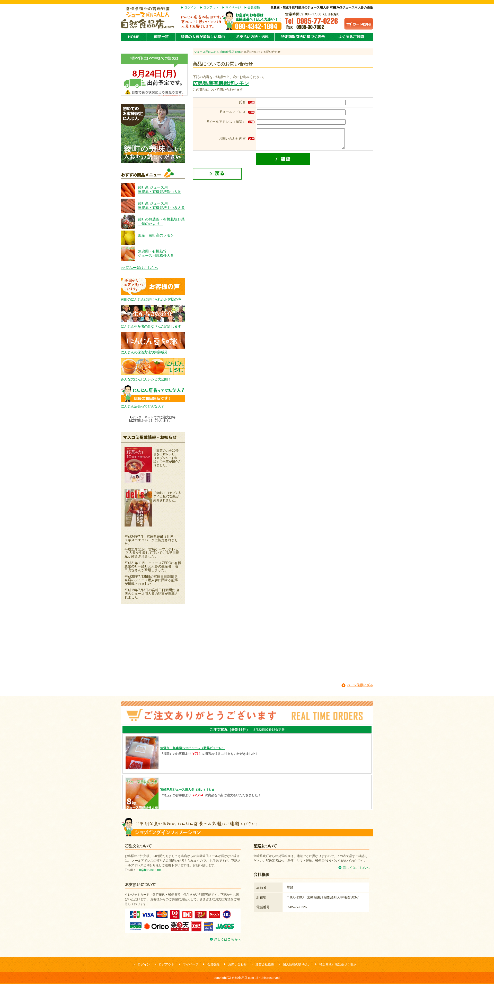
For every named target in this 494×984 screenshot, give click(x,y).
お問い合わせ (237, 964)
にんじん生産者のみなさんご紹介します (151, 326)
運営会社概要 (264, 964)
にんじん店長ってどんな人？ (142, 406)
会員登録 (254, 7)
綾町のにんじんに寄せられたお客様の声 (151, 299)
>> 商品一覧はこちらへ (139, 268)
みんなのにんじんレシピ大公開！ (146, 379)
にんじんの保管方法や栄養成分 (144, 352)
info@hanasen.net (149, 870)
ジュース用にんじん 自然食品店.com (217, 51)
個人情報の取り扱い (297, 964)
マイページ (233, 7)
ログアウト (211, 7)
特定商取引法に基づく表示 (337, 964)
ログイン (190, 7)
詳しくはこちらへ (227, 939)
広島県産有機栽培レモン (221, 83)
